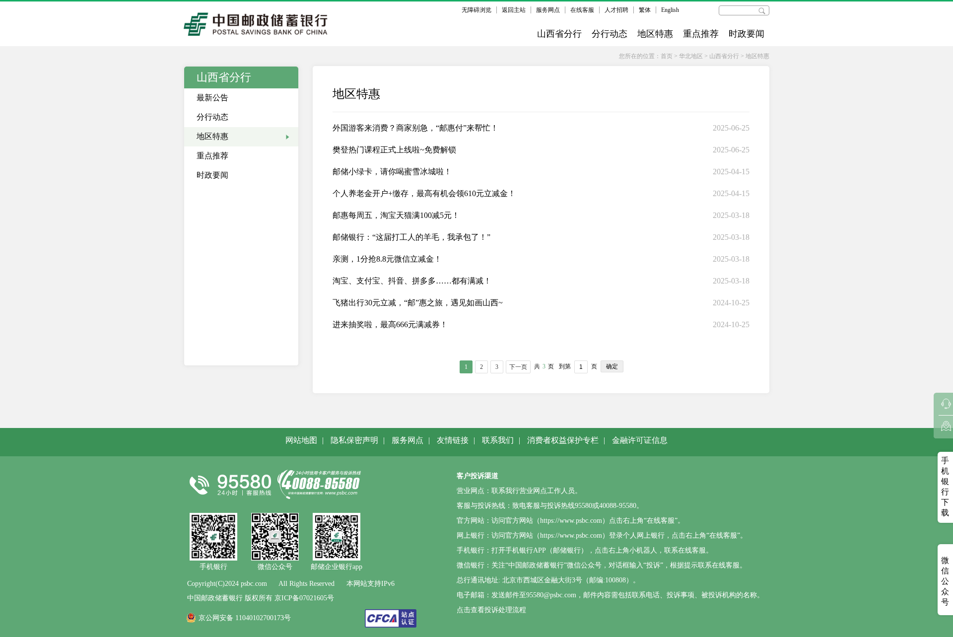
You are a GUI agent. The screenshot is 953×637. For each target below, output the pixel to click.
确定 (612, 366)
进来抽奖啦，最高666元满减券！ (390, 324)
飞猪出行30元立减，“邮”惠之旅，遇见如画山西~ (418, 302)
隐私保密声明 (354, 440)
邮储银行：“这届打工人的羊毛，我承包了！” (411, 237)
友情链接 (453, 440)
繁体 (645, 9)
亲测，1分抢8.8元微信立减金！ (387, 259)
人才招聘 (616, 9)
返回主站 (514, 9)
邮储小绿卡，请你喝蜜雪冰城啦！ (392, 171)
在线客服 (582, 9)
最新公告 (212, 97)
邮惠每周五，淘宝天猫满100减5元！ (396, 215)
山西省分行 (559, 34)
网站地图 (301, 440)
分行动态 (609, 34)
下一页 (518, 366)
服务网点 (548, 9)
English (670, 9)
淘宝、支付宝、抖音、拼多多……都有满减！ (412, 281)
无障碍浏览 (476, 9)
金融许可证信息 (640, 440)
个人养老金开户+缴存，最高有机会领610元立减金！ (424, 193)
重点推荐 (701, 34)
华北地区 (691, 56)
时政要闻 (746, 34)
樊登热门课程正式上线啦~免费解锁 (394, 149)
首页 (667, 56)
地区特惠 (655, 34)
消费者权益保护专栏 (563, 440)
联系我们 (498, 440)
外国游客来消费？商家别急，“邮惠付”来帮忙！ (415, 128)
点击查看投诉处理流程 (491, 610)
